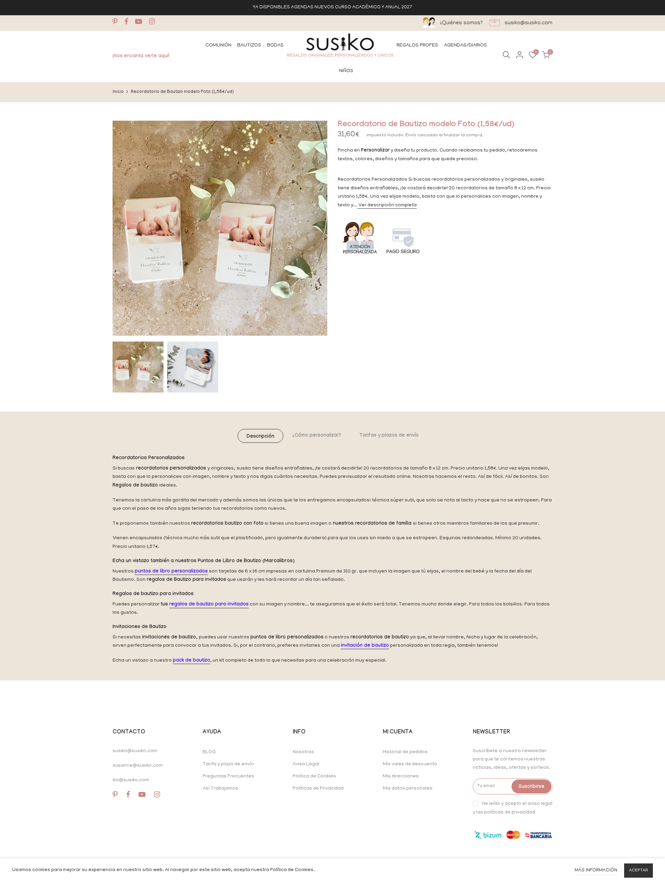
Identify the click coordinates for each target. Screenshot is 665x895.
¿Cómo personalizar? (316, 436)
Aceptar (638, 870)
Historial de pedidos (405, 752)
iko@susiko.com (131, 780)
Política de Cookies (314, 776)
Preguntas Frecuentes (228, 776)
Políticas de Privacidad (318, 788)
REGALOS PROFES (417, 45)
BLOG (209, 752)
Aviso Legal (306, 764)
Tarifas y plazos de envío (389, 436)
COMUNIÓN (218, 45)
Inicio (118, 92)
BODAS (275, 45)
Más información (596, 870)
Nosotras (303, 752)
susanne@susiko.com (138, 765)
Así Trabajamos (220, 788)
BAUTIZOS (249, 45)
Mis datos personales (408, 788)
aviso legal (539, 803)
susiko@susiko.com (135, 751)
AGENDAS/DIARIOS (465, 45)
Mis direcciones (401, 776)
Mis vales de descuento (410, 764)
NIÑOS (346, 71)
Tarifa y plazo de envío (228, 764)
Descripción (260, 437)
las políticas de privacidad (505, 812)
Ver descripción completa (387, 205)
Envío (411, 135)
